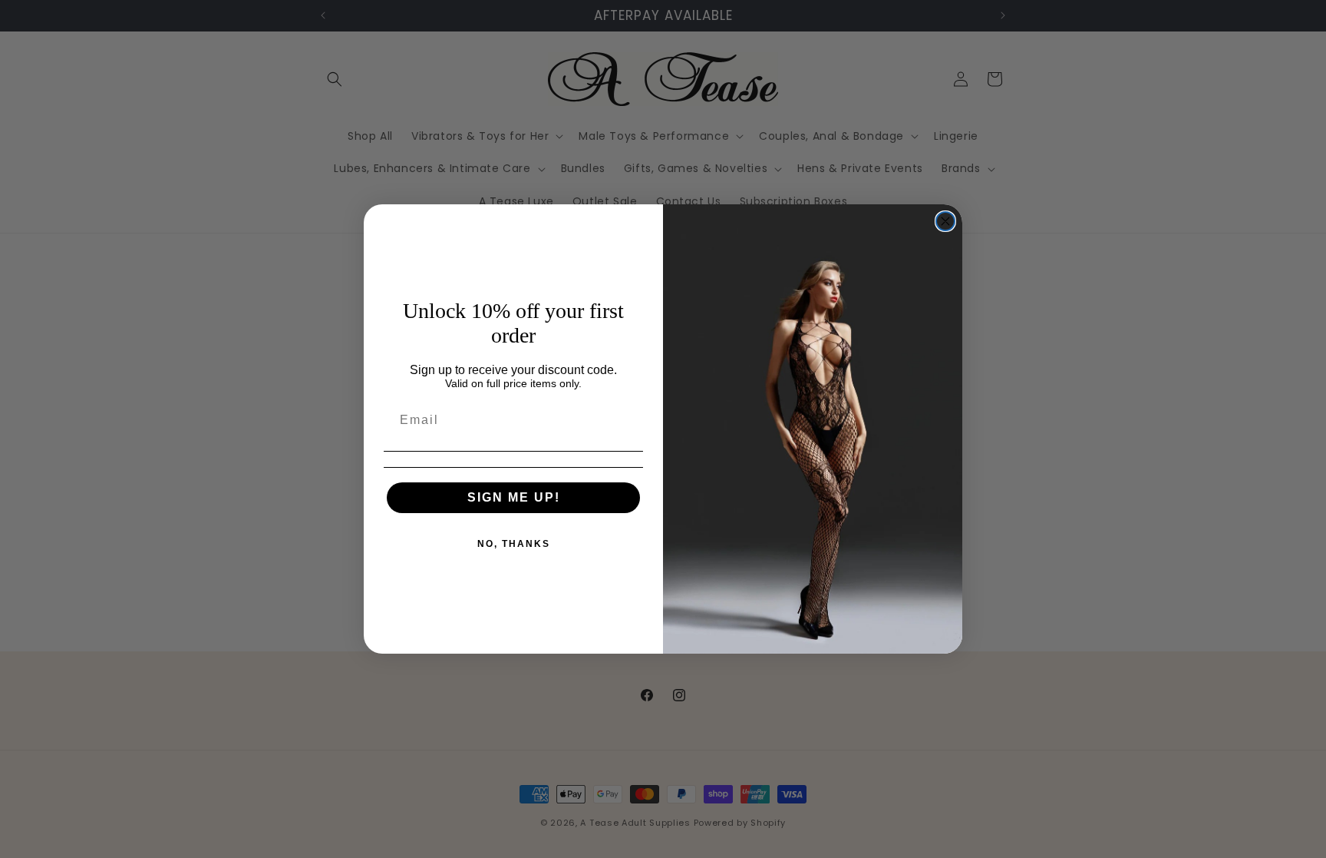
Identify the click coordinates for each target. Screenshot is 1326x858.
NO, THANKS (513, 543)
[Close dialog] (945, 221)
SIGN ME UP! (513, 497)
